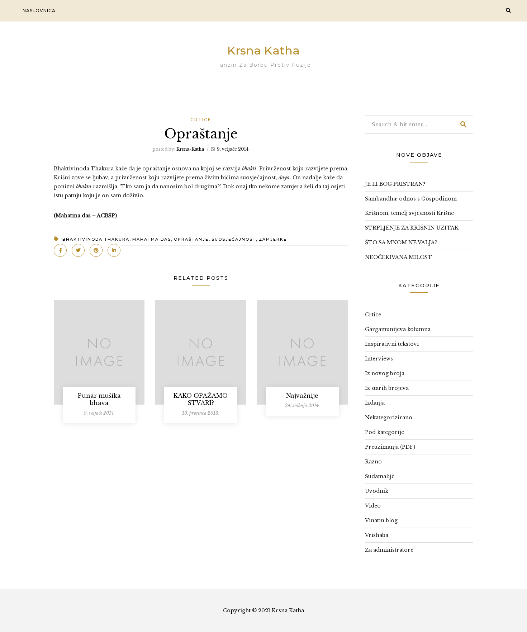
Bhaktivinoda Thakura (95, 239)
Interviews (379, 358)
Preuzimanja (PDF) (390, 447)
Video (373, 506)
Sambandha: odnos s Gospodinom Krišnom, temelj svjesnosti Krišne (411, 205)
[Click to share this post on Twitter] (78, 250)
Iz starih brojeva (387, 388)
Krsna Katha (263, 50)
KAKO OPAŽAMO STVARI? (201, 399)
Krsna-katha (190, 149)
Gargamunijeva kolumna (398, 329)
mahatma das (151, 239)
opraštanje (191, 239)
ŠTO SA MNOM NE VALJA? (401, 242)
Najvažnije (302, 395)
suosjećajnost (234, 239)
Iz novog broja (384, 373)
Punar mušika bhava (99, 399)
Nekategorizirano (388, 417)
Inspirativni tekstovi (392, 344)
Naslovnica (39, 10)
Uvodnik (376, 491)
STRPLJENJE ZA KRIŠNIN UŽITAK (412, 228)
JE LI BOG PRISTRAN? (395, 184)
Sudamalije (379, 476)
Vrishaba (376, 535)
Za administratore (389, 550)
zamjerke (273, 239)
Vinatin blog (381, 520)
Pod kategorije (384, 432)
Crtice (201, 119)
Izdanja (375, 403)
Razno (373, 461)
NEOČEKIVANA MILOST (398, 257)
